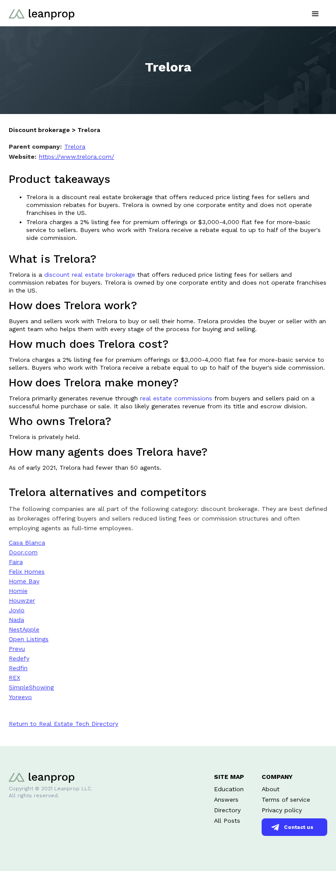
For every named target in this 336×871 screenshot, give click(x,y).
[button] (315, 13)
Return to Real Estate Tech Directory (63, 723)
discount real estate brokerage (90, 274)
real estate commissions (176, 398)
